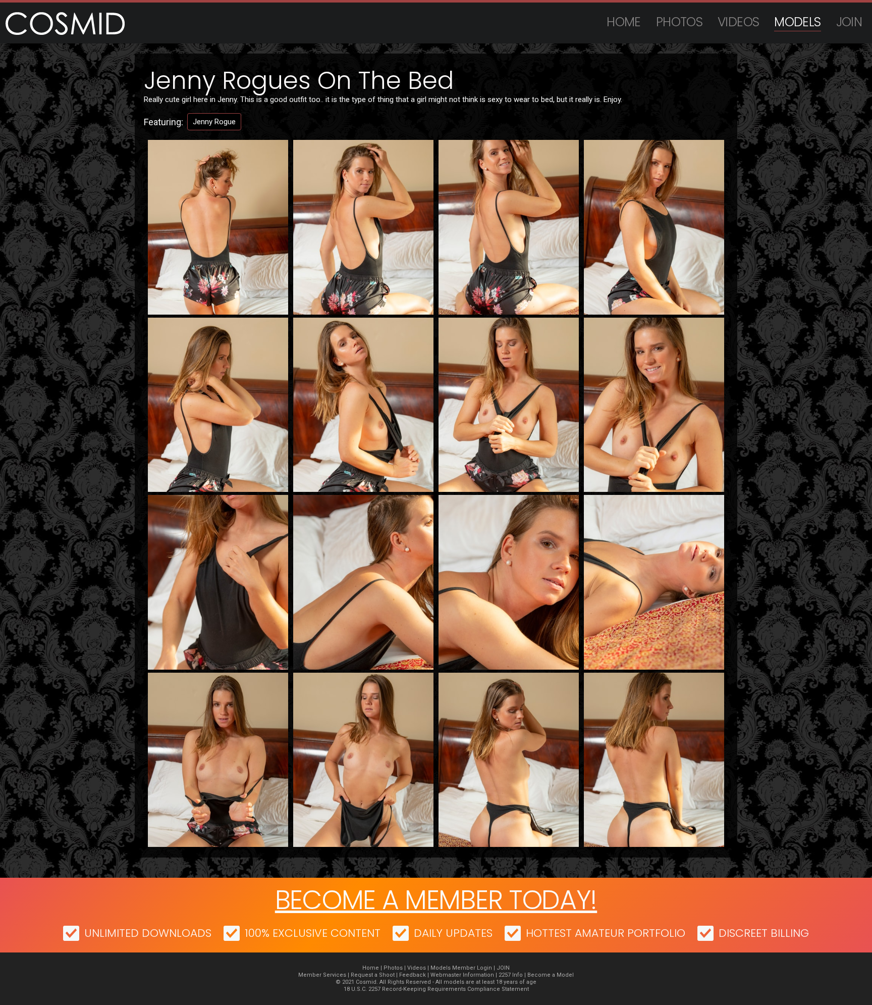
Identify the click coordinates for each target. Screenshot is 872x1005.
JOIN (849, 22)
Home (624, 22)
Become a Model (550, 975)
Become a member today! (436, 899)
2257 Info (511, 975)
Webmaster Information (462, 975)
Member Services (322, 975)
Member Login (472, 968)
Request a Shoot (373, 975)
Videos (738, 22)
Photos (679, 22)
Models (797, 22)
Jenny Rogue (214, 121)
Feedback (412, 975)
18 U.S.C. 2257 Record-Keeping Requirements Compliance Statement (436, 989)
